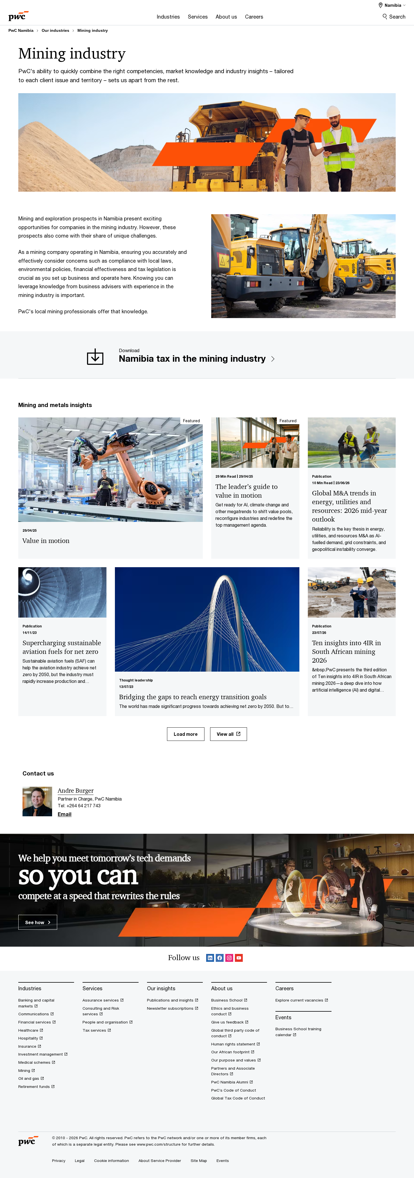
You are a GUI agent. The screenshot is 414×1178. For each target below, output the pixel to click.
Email (65, 814)
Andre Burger (76, 791)
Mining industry (92, 30)
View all (225, 734)
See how (35, 922)
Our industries (55, 30)
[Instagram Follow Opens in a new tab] (229, 959)
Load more (186, 734)
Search (397, 17)
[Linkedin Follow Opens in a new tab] (210, 959)
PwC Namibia (21, 30)
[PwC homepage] (18, 14)
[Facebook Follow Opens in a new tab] (220, 959)
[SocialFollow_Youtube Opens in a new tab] (239, 959)
